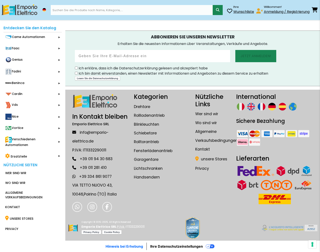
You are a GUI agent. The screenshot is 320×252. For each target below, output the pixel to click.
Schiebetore (145, 133)
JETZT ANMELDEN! (256, 55)
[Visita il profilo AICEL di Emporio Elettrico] (289, 228)
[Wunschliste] (229, 11)
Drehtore (142, 106)
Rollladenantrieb (149, 115)
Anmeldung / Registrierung (287, 11)
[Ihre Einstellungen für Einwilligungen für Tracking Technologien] (312, 244)
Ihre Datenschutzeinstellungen (176, 246)
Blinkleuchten (146, 124)
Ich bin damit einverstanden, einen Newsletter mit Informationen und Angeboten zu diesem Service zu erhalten (173, 73)
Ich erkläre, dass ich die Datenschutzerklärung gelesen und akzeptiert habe (143, 68)
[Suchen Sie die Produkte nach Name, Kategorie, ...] (217, 10)
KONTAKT (12, 207)
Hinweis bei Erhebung (124, 246)
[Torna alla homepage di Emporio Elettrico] (73, 228)
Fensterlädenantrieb (153, 150)
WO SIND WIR (15, 183)
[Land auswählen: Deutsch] (44, 10)
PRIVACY (11, 229)
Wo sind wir (206, 122)
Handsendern (147, 177)
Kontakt (202, 149)
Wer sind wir (206, 114)
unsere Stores (213, 159)
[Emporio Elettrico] (19, 10)
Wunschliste (243, 11)
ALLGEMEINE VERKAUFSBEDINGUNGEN (23, 194)
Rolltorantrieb (146, 141)
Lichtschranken (148, 168)
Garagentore (146, 159)
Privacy (202, 168)
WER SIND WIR (15, 173)
